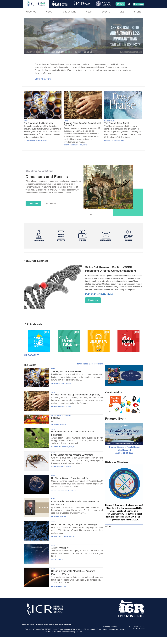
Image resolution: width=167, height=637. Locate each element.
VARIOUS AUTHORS (60, 424)
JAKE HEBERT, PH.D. (60, 586)
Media (89, 12)
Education (67, 624)
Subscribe (139, 4)
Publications (69, 12)
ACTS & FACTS (88, 364)
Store (137, 12)
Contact (122, 629)
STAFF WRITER (58, 559)
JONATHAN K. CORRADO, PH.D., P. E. (65, 446)
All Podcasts (31, 355)
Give (122, 12)
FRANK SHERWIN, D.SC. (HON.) (63, 383)
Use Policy (106, 626)
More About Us (43, 79)
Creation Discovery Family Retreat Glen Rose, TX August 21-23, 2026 (124, 450)
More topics (51, 203)
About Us (31, 12)
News (49, 12)
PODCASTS (99, 364)
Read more (93, 300)
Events (106, 12)
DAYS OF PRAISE (109, 121)
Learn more (33, 203)
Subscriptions (113, 629)
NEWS (26, 121)
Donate (120, 4)
